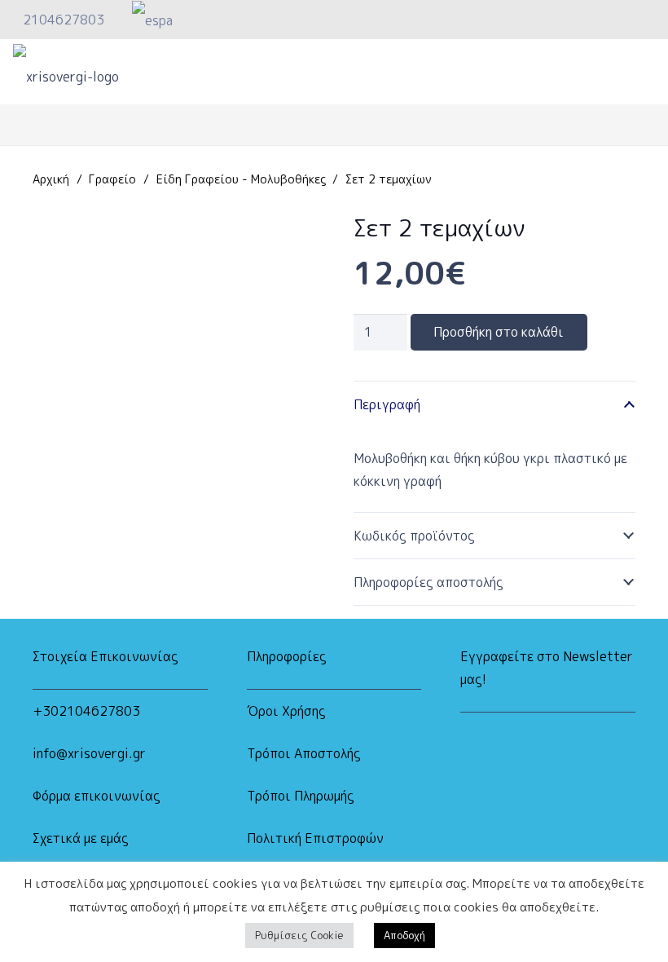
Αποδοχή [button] (404, 935)
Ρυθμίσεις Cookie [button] (299, 935)
